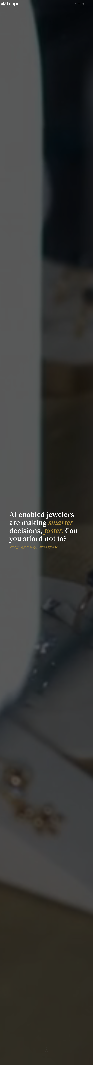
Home (77, 4)
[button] (90, 4)
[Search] (83, 3)
